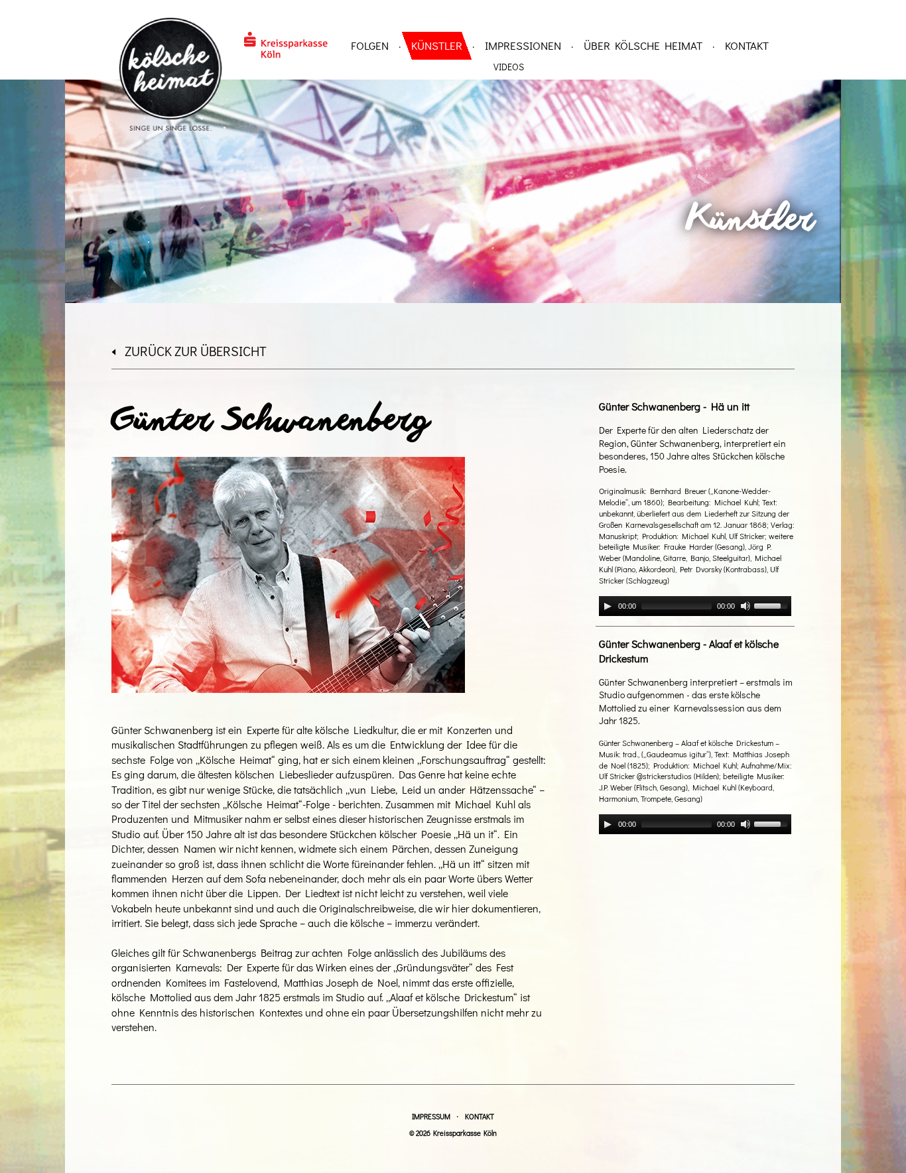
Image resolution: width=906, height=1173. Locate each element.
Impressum (431, 1116)
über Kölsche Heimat (643, 45)
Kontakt (747, 45)
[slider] (772, 604)
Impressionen (523, 45)
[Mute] (745, 606)
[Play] (607, 606)
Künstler (436, 45)
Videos (508, 66)
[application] (695, 606)
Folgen (370, 45)
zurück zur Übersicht (196, 350)
